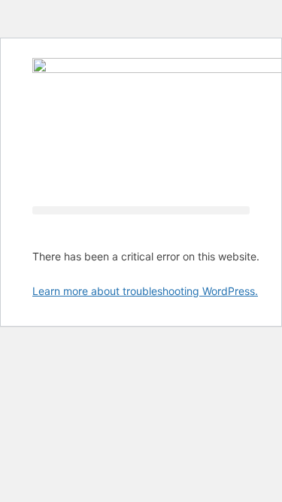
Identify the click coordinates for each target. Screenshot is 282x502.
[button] (141, 210)
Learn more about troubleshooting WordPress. (145, 290)
